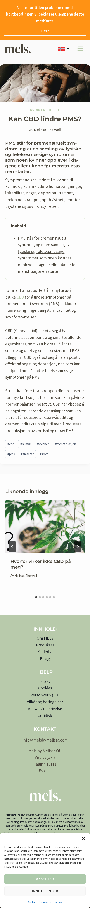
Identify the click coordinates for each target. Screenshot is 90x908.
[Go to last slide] (12, 546)
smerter (27, 454)
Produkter (45, 644)
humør (25, 444)
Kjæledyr (45, 651)
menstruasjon (65, 444)
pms (11, 454)
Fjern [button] (45, 30)
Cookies (32, 902)
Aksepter (45, 879)
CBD (20, 297)
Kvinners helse (45, 110)
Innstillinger (45, 891)
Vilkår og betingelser (45, 701)
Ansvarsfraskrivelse (45, 708)
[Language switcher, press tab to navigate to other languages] (64, 48)
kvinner (43, 444)
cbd (10, 444)
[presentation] (45, 526)
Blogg (45, 658)
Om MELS (45, 638)
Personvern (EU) (45, 695)
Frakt (45, 681)
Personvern (45, 902)
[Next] (77, 546)
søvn (44, 454)
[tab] (36, 597)
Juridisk (57, 902)
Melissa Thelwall (47, 129)
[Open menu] (80, 48)
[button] (83, 838)
